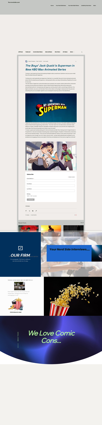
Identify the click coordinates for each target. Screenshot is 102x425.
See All (82, 222)
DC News (65, 52)
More (71, 52)
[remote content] (51, 187)
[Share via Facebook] (26, 210)
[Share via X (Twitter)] (29, 210)
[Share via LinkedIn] (32, 210)
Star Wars (57, 52)
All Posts (20, 52)
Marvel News (48, 52)
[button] (82, 51)
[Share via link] (36, 210)
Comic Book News (38, 52)
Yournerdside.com (14, 2)
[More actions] (76, 61)
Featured (28, 52)
